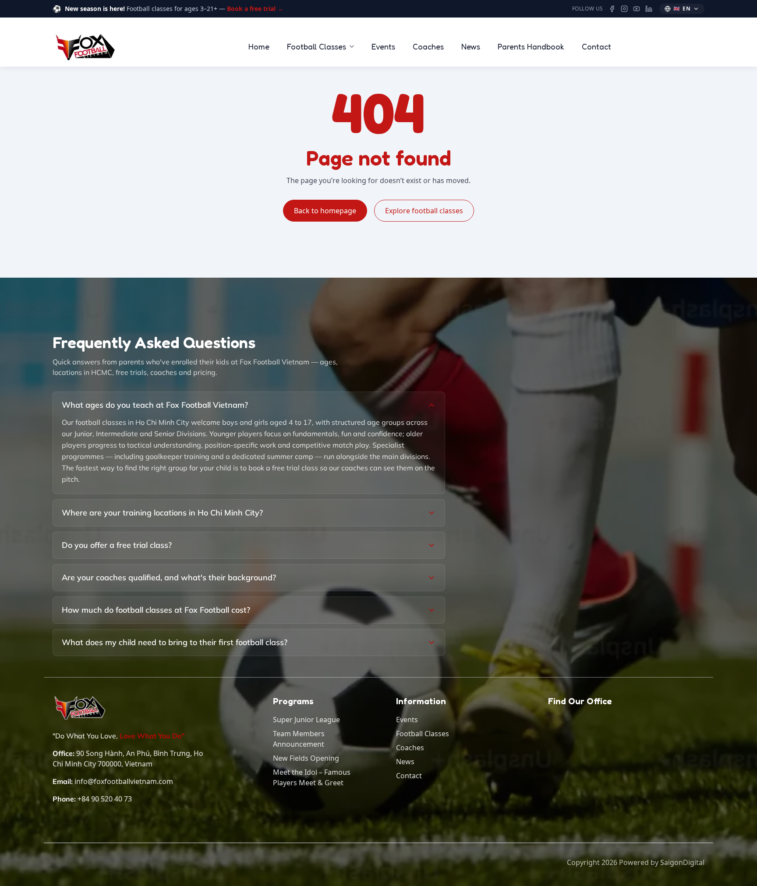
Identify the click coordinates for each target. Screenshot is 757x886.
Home (258, 46)
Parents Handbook (531, 46)
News (470, 46)
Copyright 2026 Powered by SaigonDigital (635, 862)
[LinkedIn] (648, 8)
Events (383, 46)
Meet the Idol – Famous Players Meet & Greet (311, 777)
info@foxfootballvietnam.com (123, 781)
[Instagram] (624, 8)
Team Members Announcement (299, 739)
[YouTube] (636, 8)
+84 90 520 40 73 (105, 799)
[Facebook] (612, 8)
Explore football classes (424, 210)
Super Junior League (306, 719)
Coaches (428, 46)
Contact (596, 46)
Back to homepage (325, 210)
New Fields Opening (306, 758)
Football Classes (316, 46)
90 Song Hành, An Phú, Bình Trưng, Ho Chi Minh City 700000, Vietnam (128, 758)
